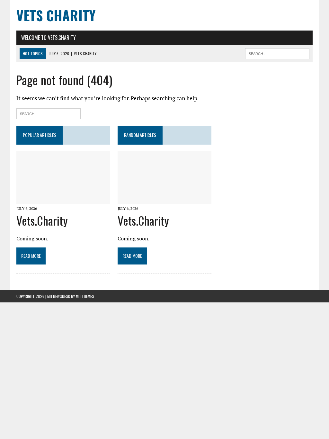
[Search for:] (48, 113)
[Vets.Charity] (63, 199)
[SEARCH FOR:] (277, 53)
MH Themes (85, 296)
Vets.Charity (42, 220)
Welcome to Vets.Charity (48, 37)
